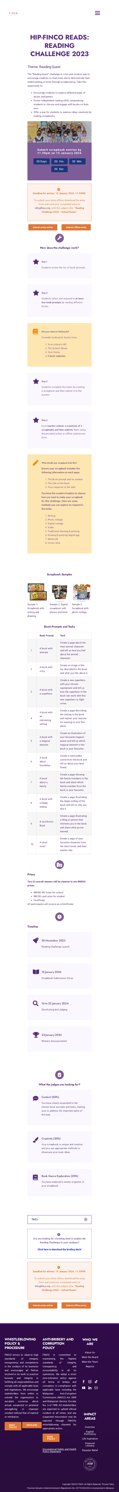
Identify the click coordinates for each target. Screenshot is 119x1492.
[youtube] (83, 1387)
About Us (90, 1352)
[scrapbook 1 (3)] (82, 581)
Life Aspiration (90, 1438)
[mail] (96, 1387)
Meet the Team (90, 1361)
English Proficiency (90, 1432)
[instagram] (89, 1381)
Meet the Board (90, 1357)
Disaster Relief (90, 1450)
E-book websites (56, 356)
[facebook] (83, 1381)
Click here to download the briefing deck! (59, 1249)
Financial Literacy (90, 1444)
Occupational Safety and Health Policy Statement (59, 1450)
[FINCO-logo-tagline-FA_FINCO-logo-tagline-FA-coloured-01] (13, 10)
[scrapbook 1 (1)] (37, 581)
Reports (90, 1366)
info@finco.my (42, 208)
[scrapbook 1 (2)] (59, 581)
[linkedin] (89, 1387)
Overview (90, 1427)
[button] (59, 1219)
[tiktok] (96, 1381)
